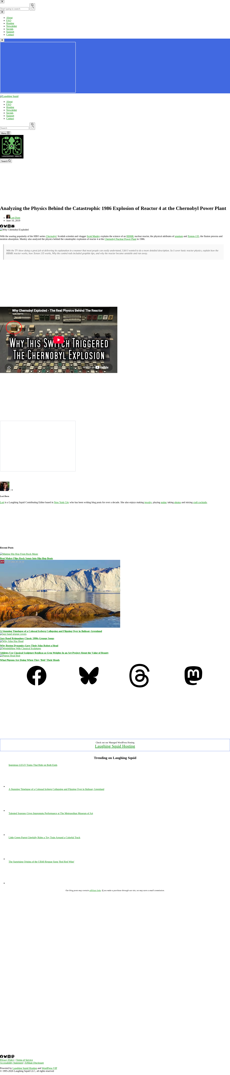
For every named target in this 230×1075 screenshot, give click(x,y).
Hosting (10, 107)
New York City (61, 502)
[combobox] (14, 128)
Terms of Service (24, 1060)
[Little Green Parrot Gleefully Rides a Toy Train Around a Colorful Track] (143, 859)
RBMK (130, 236)
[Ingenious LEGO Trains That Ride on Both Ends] (143, 786)
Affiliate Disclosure (34, 1063)
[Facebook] (2, 226)
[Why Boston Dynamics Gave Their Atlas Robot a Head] (11, 641)
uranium (179, 236)
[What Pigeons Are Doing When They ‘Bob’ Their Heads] (10, 655)
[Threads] (9, 226)
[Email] (12, 226)
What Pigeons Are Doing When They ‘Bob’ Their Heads (30, 660)
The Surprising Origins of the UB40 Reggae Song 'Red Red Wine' (41, 861)
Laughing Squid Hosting (115, 746)
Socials (9, 113)
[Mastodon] (193, 686)
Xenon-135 (193, 236)
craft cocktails (200, 502)
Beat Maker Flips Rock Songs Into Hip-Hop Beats (26, 558)
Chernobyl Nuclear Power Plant (120, 239)
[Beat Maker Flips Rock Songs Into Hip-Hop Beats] (19, 554)
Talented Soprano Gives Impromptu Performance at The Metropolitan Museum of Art (51, 813)
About (9, 101)
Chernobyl (51, 236)
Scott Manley (93, 236)
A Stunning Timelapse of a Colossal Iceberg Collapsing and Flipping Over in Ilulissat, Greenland (51, 631)
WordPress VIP (49, 1068)
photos (177, 502)
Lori (2, 502)
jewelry (148, 502)
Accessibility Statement (11, 1063)
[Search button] (32, 126)
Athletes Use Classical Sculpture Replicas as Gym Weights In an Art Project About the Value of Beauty (54, 652)
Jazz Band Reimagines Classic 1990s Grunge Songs (27, 638)
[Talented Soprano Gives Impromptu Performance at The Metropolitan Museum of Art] (143, 834)
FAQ (8, 104)
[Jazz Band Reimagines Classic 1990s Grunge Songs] (13, 634)
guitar (163, 502)
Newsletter (11, 110)
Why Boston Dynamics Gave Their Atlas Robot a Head (29, 645)
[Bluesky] (6, 226)
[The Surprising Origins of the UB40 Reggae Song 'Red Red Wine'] (143, 883)
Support (10, 115)
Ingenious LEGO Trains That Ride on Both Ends (33, 765)
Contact (10, 118)
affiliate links (95, 890)
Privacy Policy (7, 1060)
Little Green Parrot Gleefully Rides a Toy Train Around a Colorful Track (44, 837)
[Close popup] (2, 40)
